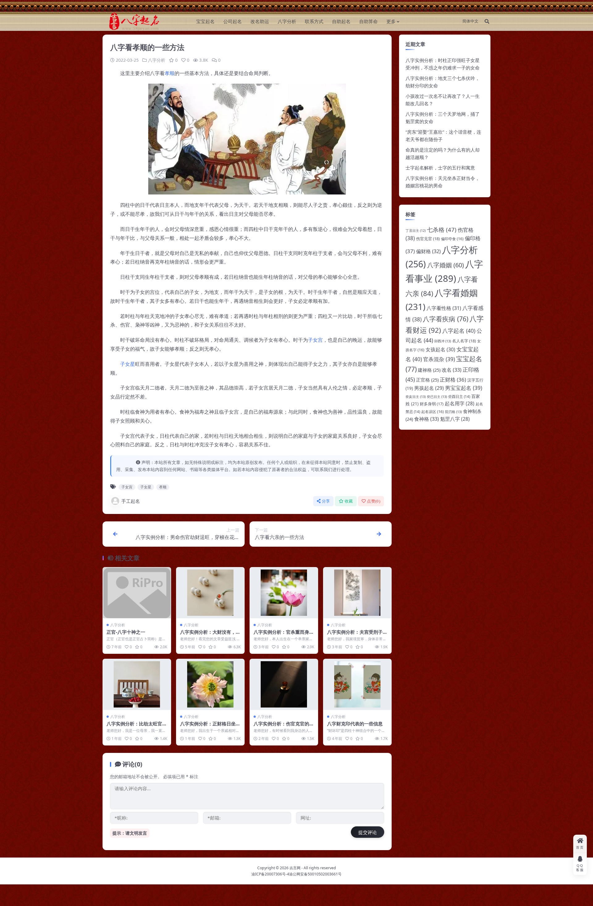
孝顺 (170, 73)
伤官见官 (428, 238)
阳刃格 (453, 411)
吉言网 (295, 868)
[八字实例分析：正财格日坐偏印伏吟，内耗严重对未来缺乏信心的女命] (210, 684)
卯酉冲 (442, 341)
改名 (451, 369)
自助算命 (368, 21)
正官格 (427, 380)
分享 (326, 501)
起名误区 (432, 411)
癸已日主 (437, 396)
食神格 (426, 418)
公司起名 (232, 21)
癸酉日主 (459, 396)
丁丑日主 (416, 230)
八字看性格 (444, 308)
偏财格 (428, 251)
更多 (391, 21)
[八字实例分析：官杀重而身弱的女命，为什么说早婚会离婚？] (284, 592)
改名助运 (259, 21)
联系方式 (314, 21)
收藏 (349, 501)
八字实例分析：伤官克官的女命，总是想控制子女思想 (284, 726)
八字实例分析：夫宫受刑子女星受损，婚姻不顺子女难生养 (357, 635)
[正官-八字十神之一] (137, 592)
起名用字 (459, 403)
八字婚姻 (445, 265)
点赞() (373, 501)
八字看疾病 (445, 318)
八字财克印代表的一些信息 (355, 723)
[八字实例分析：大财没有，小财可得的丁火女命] (210, 592)
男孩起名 (429, 388)
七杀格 (441, 229)
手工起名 (130, 501)
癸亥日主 (416, 396)
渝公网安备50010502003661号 (315, 874)
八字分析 (287, 21)
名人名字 (464, 341)
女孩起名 (440, 349)
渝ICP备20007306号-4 (270, 874)
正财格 (453, 379)
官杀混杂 (439, 359)
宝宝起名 (205, 21)
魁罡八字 (455, 418)
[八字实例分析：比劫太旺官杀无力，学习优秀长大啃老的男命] (137, 684)
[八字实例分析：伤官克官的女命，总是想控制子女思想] (284, 684)
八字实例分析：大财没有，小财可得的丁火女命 (210, 635)
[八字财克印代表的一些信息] (357, 684)
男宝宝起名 (463, 387)
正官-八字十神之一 (126, 632)
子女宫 (315, 339)
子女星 (127, 364)
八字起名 (458, 330)
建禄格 (429, 370)
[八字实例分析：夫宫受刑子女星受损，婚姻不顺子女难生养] (357, 592)
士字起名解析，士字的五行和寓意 (440, 168)
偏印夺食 (452, 238)
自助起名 (341, 21)
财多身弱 (432, 404)
